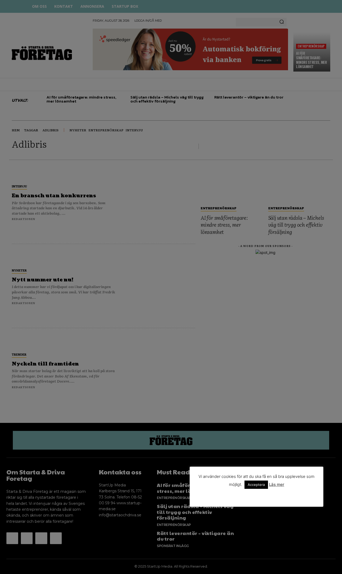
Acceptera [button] (256, 484)
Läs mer (276, 484)
